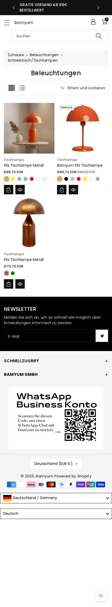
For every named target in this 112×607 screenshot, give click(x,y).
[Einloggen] (93, 21)
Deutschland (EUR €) (53, 463)
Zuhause (16, 54)
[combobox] (60, 36)
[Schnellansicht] (20, 189)
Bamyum (44, 476)
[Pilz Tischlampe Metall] (29, 128)
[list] (22, 88)
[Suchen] (99, 36)
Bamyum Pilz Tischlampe (80, 165)
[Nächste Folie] (98, 7)
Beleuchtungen (44, 54)
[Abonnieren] (102, 336)
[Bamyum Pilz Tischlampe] (82, 128)
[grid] (11, 88)
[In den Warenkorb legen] (8, 189)
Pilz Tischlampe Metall (24, 165)
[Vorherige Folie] (14, 7)
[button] (9, 22)
